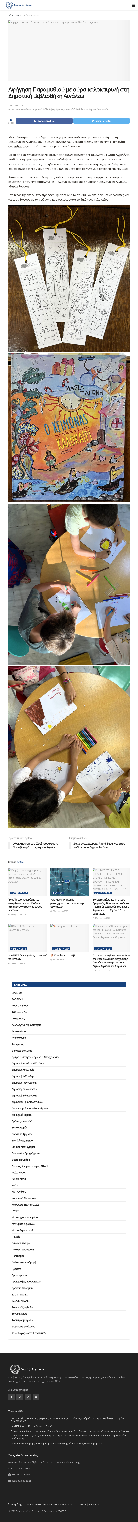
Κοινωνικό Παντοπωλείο (25, 1204)
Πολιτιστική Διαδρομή (24, 1262)
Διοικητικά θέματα (21, 1114)
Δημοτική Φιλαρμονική (24, 1095)
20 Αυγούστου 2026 (60, 911)
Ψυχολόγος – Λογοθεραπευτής (29, 1333)
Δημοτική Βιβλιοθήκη (43, 109)
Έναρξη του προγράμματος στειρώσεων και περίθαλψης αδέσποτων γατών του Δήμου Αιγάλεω (25, 905)
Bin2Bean (17, 992)
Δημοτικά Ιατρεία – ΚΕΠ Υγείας (28, 1063)
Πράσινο (16, 1268)
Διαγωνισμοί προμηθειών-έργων (30, 1108)
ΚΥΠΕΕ (15, 1211)
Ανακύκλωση (19, 1037)
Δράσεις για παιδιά (65, 109)
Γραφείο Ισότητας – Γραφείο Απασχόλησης (35, 1057)
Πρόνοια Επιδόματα (22, 1288)
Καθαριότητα (19, 1179)
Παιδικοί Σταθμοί (21, 1243)
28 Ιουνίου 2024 (16, 105)
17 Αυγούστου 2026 (60, 960)
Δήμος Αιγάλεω (15, 15)
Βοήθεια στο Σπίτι (22, 1050)
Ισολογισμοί (18, 1172)
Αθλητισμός (18, 1018)
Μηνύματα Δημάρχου (23, 1223)
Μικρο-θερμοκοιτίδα (23, 1230)
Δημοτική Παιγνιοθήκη (24, 1082)
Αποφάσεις (18, 1044)
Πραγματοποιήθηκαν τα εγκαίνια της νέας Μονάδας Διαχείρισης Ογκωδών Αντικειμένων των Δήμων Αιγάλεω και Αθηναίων (111, 961)
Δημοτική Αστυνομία (23, 1069)
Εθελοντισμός (19, 1127)
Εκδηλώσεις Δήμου (86, 109)
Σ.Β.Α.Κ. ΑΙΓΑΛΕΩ (21, 1300)
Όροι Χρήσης (15, 1504)
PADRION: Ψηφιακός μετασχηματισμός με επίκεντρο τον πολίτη (67, 903)
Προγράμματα (19, 1275)
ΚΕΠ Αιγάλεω (19, 1191)
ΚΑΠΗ (15, 1185)
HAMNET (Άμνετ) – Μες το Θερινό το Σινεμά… (32, 1426)
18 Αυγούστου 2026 (102, 918)
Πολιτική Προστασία (23, 1249)
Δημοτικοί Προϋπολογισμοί (27, 1101)
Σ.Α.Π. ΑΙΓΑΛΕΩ (20, 1294)
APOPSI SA (62, 1511)
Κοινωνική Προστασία (24, 1198)
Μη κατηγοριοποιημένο (25, 1217)
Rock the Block (20, 1005)
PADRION (58, 893)
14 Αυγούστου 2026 (102, 970)
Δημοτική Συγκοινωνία (24, 1089)
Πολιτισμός (102, 109)
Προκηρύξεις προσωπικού (26, 1281)
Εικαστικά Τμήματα (22, 1134)
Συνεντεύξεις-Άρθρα (23, 1307)
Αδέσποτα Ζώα (19, 893)
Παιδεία (16, 1236)
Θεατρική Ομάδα (21, 1159)
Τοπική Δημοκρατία (22, 1320)
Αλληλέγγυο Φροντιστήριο (26, 1024)
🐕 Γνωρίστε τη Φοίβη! (63, 955)
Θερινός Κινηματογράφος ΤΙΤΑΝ (30, 1166)
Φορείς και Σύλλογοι (23, 1326)
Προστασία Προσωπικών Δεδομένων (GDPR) (50, 1504)
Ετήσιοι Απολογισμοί (23, 1146)
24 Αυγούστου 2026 (18, 914)
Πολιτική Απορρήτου (89, 1504)
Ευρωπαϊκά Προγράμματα (26, 1153)
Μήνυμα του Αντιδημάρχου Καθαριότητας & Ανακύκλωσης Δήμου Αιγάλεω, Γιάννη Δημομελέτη (57, 1443)
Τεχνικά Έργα (19, 1313)
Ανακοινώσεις (32, 15)
